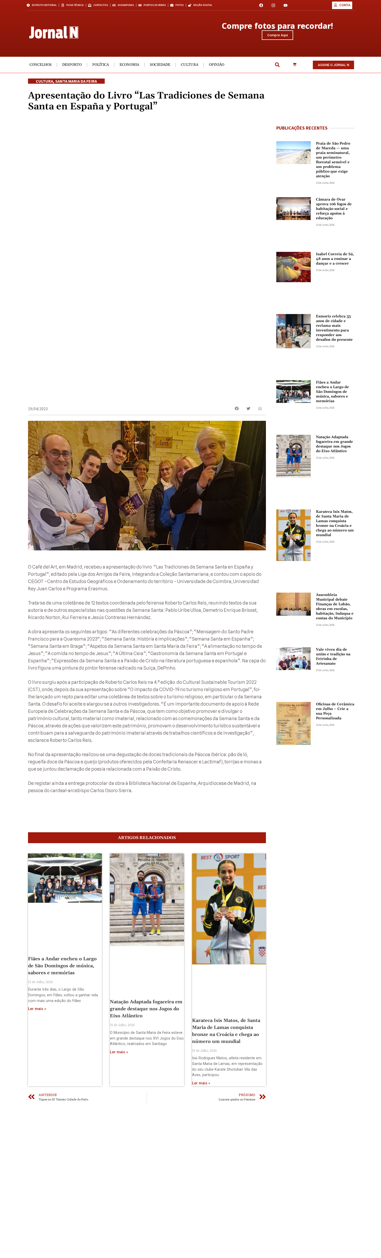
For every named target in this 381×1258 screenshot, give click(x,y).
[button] (277, 65)
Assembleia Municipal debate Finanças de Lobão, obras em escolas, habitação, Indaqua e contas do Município (335, 607)
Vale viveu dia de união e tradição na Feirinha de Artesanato (333, 656)
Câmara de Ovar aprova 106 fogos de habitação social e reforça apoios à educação (334, 209)
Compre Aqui (277, 35)
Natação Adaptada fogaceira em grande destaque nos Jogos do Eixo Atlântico (146, 1009)
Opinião (216, 64)
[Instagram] (273, 5)
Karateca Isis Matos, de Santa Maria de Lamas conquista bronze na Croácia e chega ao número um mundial (335, 523)
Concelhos (41, 64)
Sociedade (160, 64)
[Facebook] (261, 5)
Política (100, 64)
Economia (129, 64)
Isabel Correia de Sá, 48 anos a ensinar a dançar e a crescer (335, 259)
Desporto (72, 64)
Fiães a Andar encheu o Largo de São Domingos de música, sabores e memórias (62, 966)
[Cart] (294, 64)
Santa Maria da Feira (76, 81)
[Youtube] (285, 5)
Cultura (189, 64)
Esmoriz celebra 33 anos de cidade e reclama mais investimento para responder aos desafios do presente (334, 328)
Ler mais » (37, 1009)
